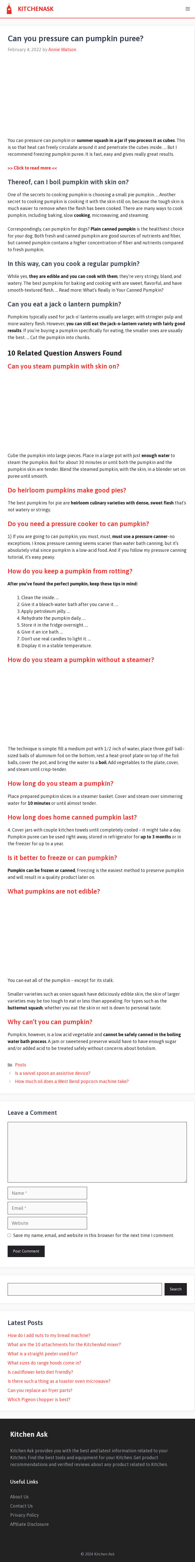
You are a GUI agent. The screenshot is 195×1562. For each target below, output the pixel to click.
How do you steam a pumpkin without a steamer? (81, 660)
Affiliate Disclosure (29, 1524)
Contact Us (21, 1506)
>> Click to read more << (32, 168)
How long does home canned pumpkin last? (72, 817)
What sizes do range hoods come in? (44, 1363)
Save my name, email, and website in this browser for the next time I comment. (93, 1235)
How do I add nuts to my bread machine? (49, 1335)
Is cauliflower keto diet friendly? (40, 1372)
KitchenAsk (35, 8)
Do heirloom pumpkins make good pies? (67, 490)
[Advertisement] (97, 92)
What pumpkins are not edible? (54, 891)
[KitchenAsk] (9, 9)
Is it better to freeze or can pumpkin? (62, 858)
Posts (20, 1064)
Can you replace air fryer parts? (40, 1390)
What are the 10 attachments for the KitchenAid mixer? (64, 1344)
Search (176, 1289)
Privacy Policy (24, 1515)
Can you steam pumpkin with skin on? (63, 366)
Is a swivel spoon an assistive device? (52, 1073)
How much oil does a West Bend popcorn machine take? (72, 1081)
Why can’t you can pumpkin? (50, 1022)
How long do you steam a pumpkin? (60, 783)
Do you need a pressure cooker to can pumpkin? (78, 524)
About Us (19, 1496)
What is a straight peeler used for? (43, 1353)
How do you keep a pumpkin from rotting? (70, 571)
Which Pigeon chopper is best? (39, 1399)
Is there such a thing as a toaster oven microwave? (59, 1381)
